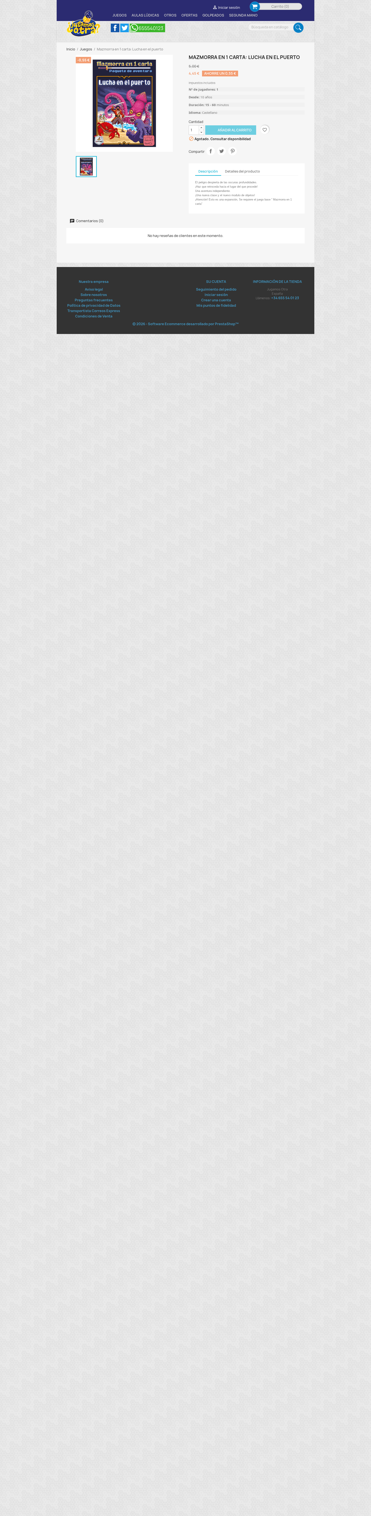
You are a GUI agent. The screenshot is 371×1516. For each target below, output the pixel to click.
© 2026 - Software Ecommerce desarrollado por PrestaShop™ (185, 324)
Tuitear (221, 151)
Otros (170, 15)
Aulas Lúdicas (145, 15)
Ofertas (189, 15)
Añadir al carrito (228, 129)
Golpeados (213, 15)
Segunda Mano (243, 15)
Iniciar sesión (216, 294)
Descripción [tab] (208, 171)
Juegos (120, 15)
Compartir (210, 151)
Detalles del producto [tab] (242, 171)
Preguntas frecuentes (94, 300)
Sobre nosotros (94, 294)
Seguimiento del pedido (216, 289)
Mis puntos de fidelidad (216, 305)
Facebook (115, 28)
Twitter (124, 28)
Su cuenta (216, 281)
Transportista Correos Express (93, 310)
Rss (147, 28)
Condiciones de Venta (94, 316)
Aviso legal (94, 289)
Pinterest (232, 151)
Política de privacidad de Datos (93, 305)
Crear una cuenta (216, 300)
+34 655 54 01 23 (285, 298)
